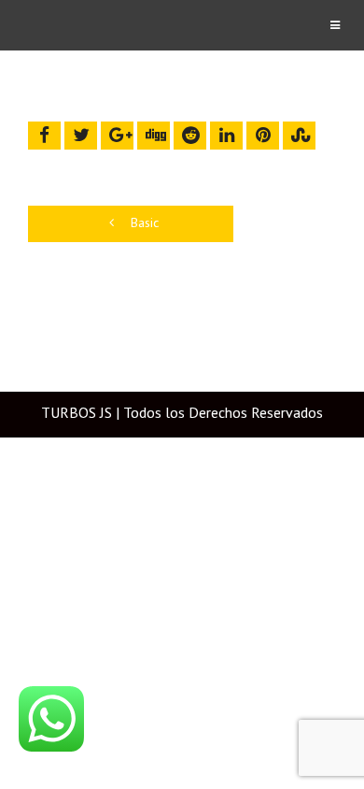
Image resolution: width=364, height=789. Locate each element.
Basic (143, 222)
